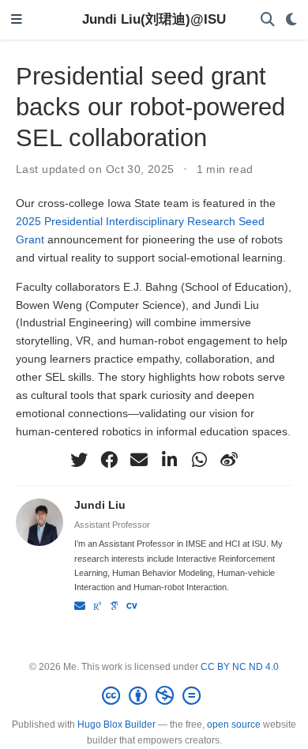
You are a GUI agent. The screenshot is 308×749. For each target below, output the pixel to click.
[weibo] (229, 460)
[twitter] (79, 460)
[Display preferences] (291, 20)
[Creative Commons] (154, 696)
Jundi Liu (100, 505)
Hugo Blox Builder (116, 724)
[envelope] (139, 460)
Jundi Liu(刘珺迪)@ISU (154, 19)
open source (234, 724)
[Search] (268, 20)
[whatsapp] (199, 460)
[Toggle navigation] (16, 20)
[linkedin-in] (169, 460)
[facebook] (109, 460)
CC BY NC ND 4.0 (240, 666)
